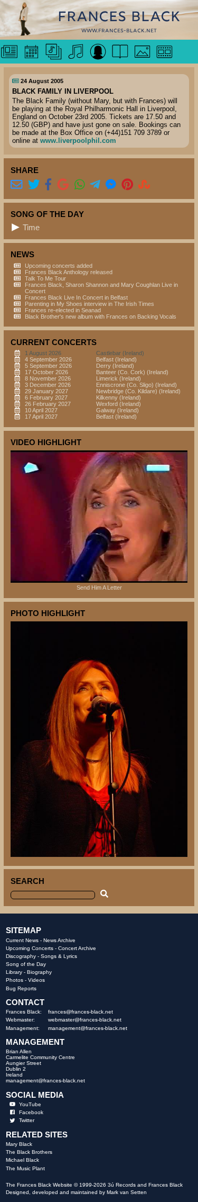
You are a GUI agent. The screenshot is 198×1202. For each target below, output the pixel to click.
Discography (21, 956)
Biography (39, 972)
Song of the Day (26, 964)
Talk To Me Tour (45, 278)
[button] (16, 227)
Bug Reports (21, 988)
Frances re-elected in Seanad (63, 310)
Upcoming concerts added (58, 266)
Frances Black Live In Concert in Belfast (76, 297)
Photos (14, 980)
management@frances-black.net (87, 1028)
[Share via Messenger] (111, 184)
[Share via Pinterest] (127, 184)
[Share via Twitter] (34, 184)
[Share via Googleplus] (63, 184)
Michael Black (22, 1160)
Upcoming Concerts (29, 948)
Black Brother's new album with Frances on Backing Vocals (100, 316)
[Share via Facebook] (48, 184)
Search (27, 880)
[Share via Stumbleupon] (144, 184)
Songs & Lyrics (59, 956)
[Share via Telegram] (95, 184)
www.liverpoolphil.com (78, 140)
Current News (22, 940)
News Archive (59, 940)
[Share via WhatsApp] (79, 184)
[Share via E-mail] (17, 184)
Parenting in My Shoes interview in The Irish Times (89, 304)
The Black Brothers (29, 1152)
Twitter (26, 1120)
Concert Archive (77, 948)
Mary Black (19, 1144)
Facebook (31, 1112)
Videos (36, 980)
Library (14, 972)
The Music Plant (25, 1168)
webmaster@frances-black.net (84, 1020)
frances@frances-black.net (80, 1012)
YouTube (30, 1104)
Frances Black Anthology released (68, 272)
